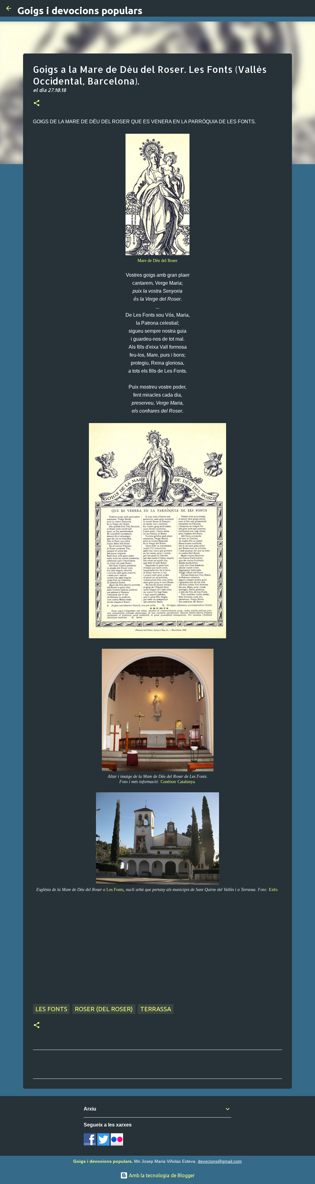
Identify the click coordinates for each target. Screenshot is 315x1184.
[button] (36, 103)
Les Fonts (114, 889)
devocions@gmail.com (220, 1161)
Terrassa (155, 1008)
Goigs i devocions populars (79, 10)
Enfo (273, 889)
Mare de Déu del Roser (157, 260)
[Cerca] (306, 8)
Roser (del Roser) (104, 1008)
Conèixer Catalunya (178, 781)
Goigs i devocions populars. (103, 1161)
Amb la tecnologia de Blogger (161, 1175)
